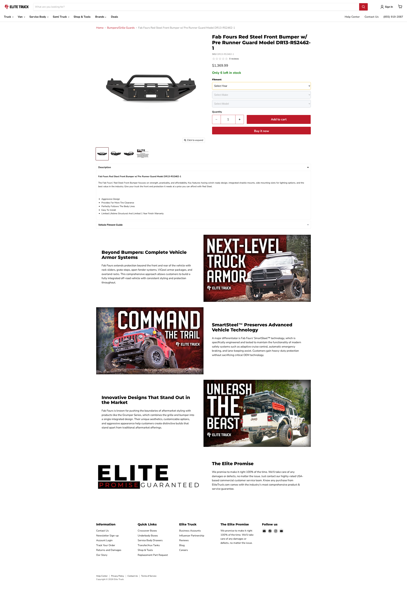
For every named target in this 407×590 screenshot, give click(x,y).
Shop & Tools (82, 17)
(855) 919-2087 (393, 17)
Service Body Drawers (150, 540)
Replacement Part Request (153, 555)
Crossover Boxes (147, 530)
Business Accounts (190, 530)
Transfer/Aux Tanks (149, 545)
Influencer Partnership (191, 535)
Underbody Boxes (148, 535)
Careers (183, 550)
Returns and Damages (108, 550)
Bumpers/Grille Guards (121, 27)
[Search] (363, 6)
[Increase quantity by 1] (239, 119)
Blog (182, 545)
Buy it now (261, 131)
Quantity (217, 112)
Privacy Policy (117, 576)
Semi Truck (60, 17)
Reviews (184, 540)
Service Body (38, 17)
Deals (114, 17)
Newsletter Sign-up (107, 535)
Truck (8, 17)
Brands (100, 17)
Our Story (101, 555)
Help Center (352, 17)
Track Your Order (105, 545)
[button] (203, 167)
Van (20, 17)
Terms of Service (148, 576)
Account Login (104, 540)
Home (99, 27)
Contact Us (372, 17)
